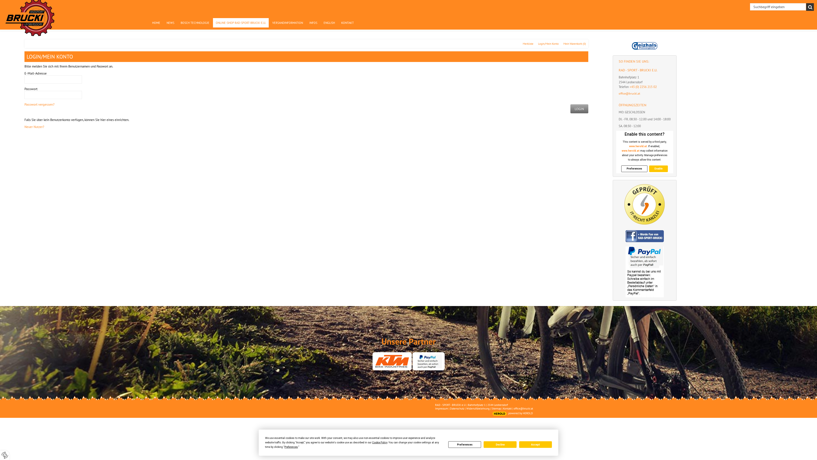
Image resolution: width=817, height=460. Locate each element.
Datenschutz (457, 408)
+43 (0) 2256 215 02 (643, 87)
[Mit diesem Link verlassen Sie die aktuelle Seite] (392, 361)
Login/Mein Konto (548, 44)
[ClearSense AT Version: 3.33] (500, 413)
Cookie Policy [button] (379, 442)
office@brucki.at (629, 93)
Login (579, 109)
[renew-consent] (5, 455)
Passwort (30, 89)
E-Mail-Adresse (35, 73)
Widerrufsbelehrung (478, 408)
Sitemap (496, 408)
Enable (658, 168)
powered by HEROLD (520, 413)
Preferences (465, 444)
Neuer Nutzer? (34, 127)
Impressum (441, 408)
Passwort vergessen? (39, 104)
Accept (535, 444)
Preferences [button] (291, 447)
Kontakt (507, 408)
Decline (500, 444)
